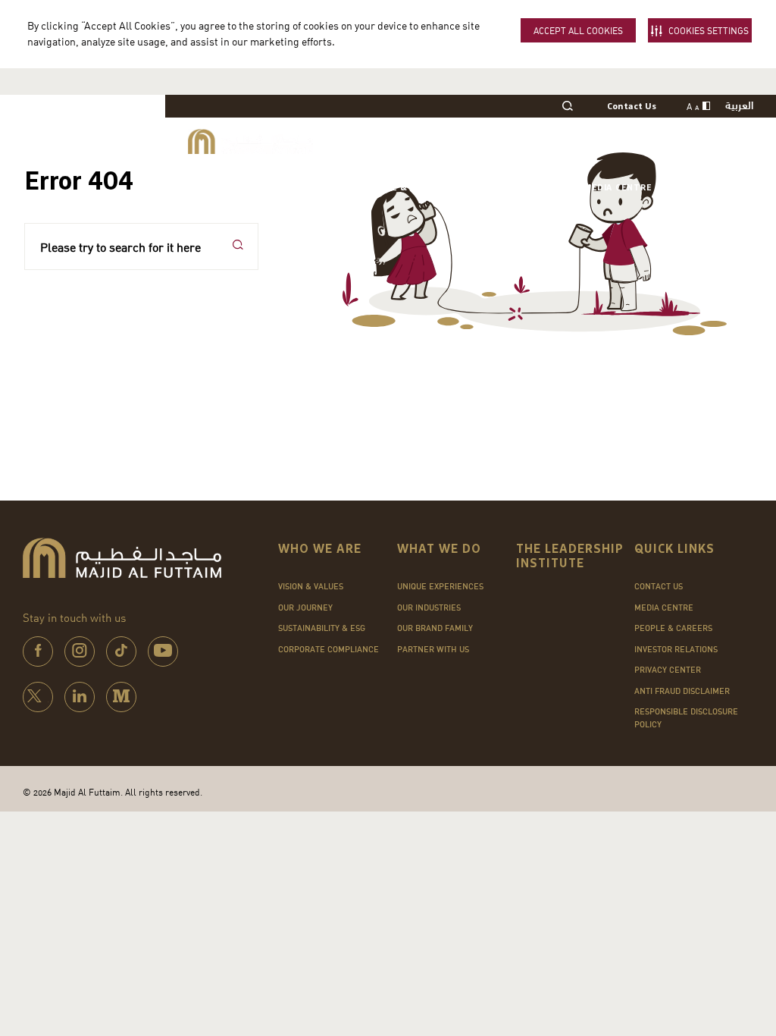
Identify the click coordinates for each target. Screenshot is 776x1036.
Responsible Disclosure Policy (686, 718)
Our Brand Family (435, 628)
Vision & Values (310, 586)
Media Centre (618, 188)
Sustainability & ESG (321, 628)
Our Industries (429, 607)
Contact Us (631, 106)
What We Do (316, 188)
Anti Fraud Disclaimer (682, 691)
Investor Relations (517, 188)
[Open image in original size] (250, 141)
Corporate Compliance (328, 649)
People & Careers (406, 188)
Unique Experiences (440, 586)
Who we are (240, 188)
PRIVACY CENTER (667, 669)
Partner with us (433, 649)
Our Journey (305, 607)
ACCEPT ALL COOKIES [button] (578, 30)
